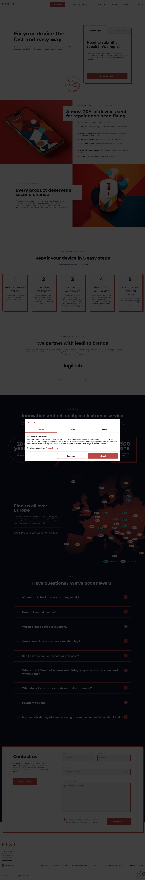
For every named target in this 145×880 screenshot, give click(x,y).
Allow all (103, 456)
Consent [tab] (41, 430)
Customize (71, 456)
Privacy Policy (51, 448)
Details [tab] (72, 430)
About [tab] (104, 430)
